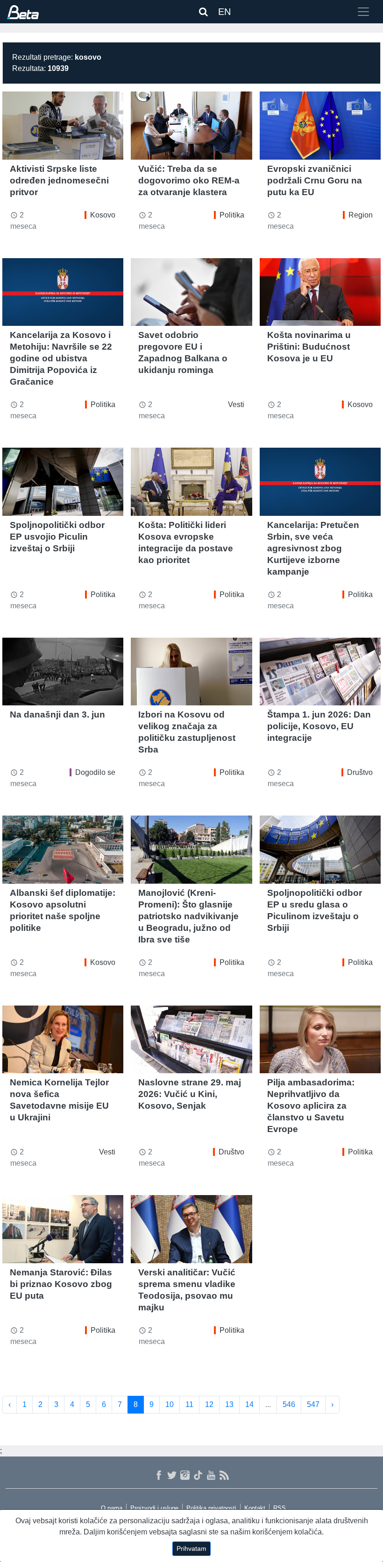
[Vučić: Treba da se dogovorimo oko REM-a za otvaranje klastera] (191, 125)
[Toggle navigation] (363, 12)
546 (289, 1404)
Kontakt (254, 1508)
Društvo (360, 772)
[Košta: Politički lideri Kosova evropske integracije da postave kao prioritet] (191, 482)
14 (249, 1404)
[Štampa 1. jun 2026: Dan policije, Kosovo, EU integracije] (320, 672)
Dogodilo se (95, 772)
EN (224, 12)
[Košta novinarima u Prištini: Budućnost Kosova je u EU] (320, 292)
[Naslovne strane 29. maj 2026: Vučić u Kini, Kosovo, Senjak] (191, 1040)
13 (229, 1404)
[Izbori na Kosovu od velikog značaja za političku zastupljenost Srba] (191, 672)
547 (313, 1404)
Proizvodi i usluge (154, 1508)
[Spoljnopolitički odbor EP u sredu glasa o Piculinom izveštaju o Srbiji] (320, 850)
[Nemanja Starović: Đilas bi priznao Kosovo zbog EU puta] (62, 1229)
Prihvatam (191, 1548)
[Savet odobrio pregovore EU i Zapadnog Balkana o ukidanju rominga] (191, 292)
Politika (232, 215)
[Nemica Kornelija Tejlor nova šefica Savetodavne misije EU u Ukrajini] (62, 1040)
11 (189, 1404)
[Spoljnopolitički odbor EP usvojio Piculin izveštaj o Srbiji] (62, 482)
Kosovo (102, 215)
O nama (111, 1508)
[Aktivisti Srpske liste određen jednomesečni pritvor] (62, 125)
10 (169, 1404)
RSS (279, 1508)
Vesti (236, 404)
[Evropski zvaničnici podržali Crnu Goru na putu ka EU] (320, 125)
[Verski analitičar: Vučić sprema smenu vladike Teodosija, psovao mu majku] (191, 1229)
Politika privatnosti (211, 1508)
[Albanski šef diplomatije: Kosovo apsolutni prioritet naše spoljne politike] (62, 850)
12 (209, 1404)
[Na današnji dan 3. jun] (62, 672)
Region (360, 215)
